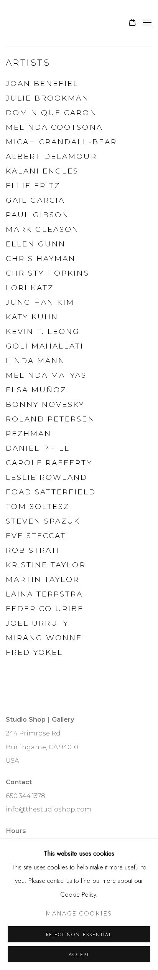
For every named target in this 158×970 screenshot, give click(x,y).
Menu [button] (146, 23)
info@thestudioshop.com (49, 809)
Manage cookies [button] (79, 913)
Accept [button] (79, 954)
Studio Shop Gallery (55, 23)
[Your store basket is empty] (132, 23)
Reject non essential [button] (79, 934)
